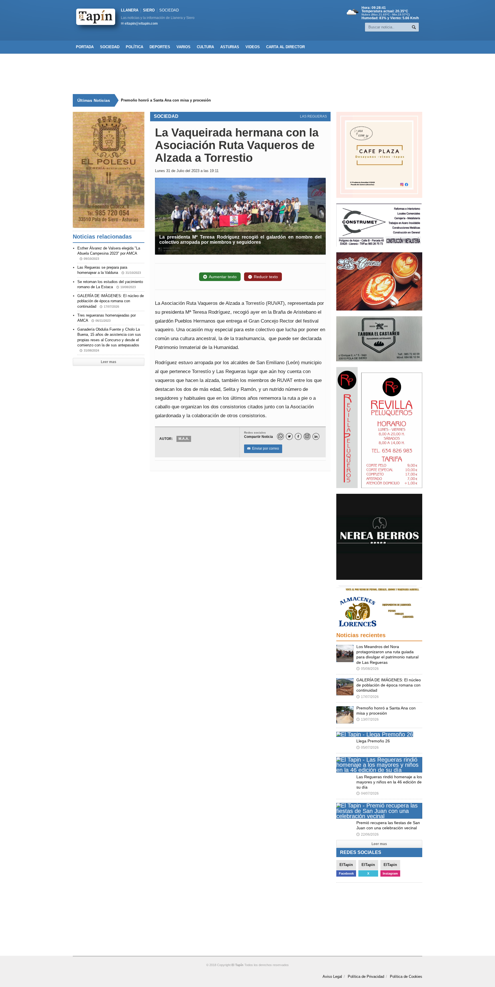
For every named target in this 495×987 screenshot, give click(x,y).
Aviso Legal (332, 976)
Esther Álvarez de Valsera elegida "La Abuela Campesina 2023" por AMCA (108, 253)
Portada (85, 47)
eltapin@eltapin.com (141, 24)
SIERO (149, 10)
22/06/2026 (367, 834)
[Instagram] (307, 436)
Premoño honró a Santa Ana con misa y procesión (164, 100)
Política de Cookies (406, 976)
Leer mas (108, 362)
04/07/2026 (367, 793)
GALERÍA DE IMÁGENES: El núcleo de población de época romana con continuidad (110, 301)
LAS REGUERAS (313, 116)
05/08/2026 (367, 669)
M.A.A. (183, 439)
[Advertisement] (247, 74)
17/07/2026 (367, 697)
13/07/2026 (367, 719)
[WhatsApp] (280, 436)
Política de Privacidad (366, 976)
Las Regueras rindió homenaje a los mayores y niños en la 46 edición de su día (389, 782)
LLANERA (129, 10)
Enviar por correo (263, 448)
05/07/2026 (367, 748)
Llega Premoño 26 (373, 741)
